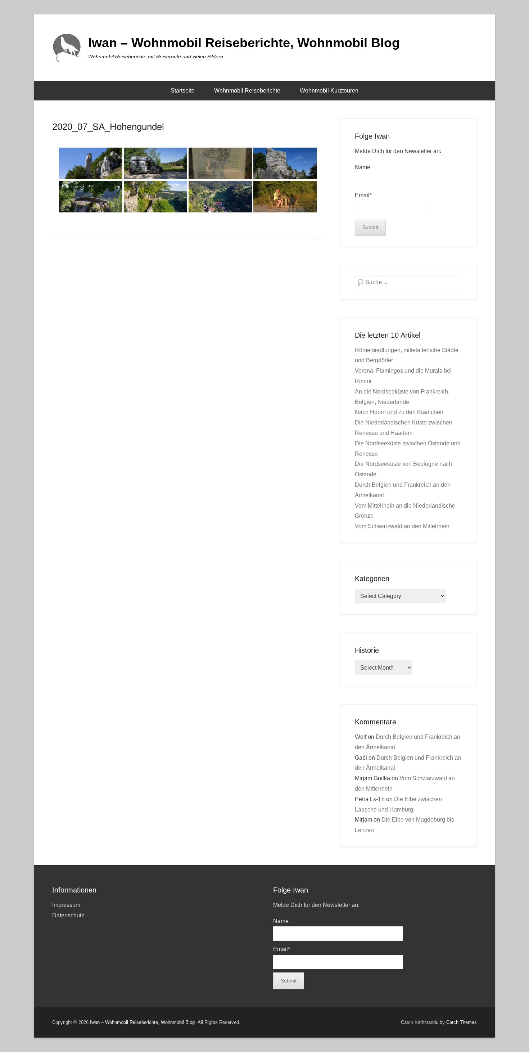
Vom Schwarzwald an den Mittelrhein (402, 526)
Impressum (66, 905)
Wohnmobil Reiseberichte (247, 90)
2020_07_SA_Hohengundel (108, 126)
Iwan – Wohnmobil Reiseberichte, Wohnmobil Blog (244, 42)
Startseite (183, 90)
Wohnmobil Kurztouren (329, 90)
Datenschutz (68, 915)
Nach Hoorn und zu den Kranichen (399, 412)
